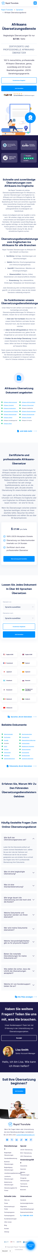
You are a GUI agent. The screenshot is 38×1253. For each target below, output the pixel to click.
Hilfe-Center (8, 1222)
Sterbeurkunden (26, 755)
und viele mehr (26, 431)
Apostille (6, 740)
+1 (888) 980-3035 (27, 1215)
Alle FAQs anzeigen (25, 997)
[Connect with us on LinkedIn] (16, 1139)
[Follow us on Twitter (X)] (12, 1139)
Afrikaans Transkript (9, 405)
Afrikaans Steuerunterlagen (29, 411)
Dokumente (23, 1166)
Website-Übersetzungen (24, 1174)
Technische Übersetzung (24, 1185)
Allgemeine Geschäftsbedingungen (27, 1208)
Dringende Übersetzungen (24, 1179)
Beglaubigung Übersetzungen (8, 1169)
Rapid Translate (7, 10)
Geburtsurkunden (8, 734)
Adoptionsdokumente (9, 758)
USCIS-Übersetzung (26, 1149)
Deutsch (5, 1251)
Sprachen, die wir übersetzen (21, 717)
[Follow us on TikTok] (21, 1139)
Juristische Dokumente (27, 758)
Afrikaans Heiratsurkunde (10, 414)
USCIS (5, 746)
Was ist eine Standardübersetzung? (13, 886)
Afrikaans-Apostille (26, 417)
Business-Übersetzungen (8, 1163)
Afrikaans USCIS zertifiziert (28, 402)
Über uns (7, 1200)
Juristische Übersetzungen (8, 1178)
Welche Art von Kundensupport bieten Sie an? (17, 985)
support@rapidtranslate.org (25, 1135)
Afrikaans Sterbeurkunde (28, 414)
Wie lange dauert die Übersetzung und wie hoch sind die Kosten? (17, 900)
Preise (6, 1203)
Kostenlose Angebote (19, 626)
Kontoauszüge (25, 752)
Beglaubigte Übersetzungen (8, 1154)
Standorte (23, 1200)
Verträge (6, 749)
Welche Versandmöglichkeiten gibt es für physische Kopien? (16, 942)
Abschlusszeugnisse (27, 734)
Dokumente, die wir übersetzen (21, 766)
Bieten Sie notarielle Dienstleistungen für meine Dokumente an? (15, 956)
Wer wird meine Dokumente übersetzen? (15, 929)
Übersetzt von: (7, 602)
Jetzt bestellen (19, 88)
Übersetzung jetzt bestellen (19, 559)
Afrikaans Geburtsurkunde (10, 402)
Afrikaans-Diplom (8, 417)
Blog (5, 1225)
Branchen (23, 1189)
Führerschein (7, 752)
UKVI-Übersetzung (25, 1156)
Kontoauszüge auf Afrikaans (11, 411)
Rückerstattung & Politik (9, 1208)
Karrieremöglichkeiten (26, 1203)
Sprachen (19, 10)
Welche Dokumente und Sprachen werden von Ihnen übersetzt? (16, 915)
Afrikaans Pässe (8, 423)
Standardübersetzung (10, 1158)
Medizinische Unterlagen (28, 746)
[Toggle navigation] (35, 3)
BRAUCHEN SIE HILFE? (30, 1245)
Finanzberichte (25, 737)
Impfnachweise (25, 743)
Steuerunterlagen (26, 749)
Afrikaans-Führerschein (28, 405)
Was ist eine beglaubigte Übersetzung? (14, 873)
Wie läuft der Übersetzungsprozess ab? (15, 839)
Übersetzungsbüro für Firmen (10, 1189)
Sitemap (6, 1232)
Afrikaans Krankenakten (10, 408)
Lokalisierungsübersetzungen (11, 1173)
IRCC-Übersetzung (26, 1153)
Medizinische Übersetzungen (8, 1183)
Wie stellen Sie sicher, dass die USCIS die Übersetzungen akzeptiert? (17, 971)
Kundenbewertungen (10, 1219)
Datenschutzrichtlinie (26, 1212)
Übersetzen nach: (8, 613)
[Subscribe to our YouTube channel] (26, 1139)
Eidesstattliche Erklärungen (28, 740)
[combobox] (6, 1251)
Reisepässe (7, 755)
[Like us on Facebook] (31, 1139)
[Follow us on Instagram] (7, 1139)
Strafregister (7, 737)
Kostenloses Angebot (19, 80)
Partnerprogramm (9, 1212)
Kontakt (19, 1038)
